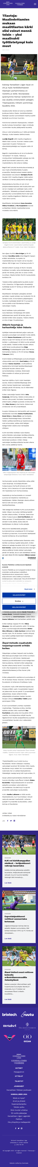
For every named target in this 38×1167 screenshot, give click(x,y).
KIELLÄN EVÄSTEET (19, 607)
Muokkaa (18, 601)
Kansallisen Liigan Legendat (19, 1116)
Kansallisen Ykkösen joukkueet (19, 1090)
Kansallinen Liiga (19, 1094)
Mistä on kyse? (19, 1098)
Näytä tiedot (28, 589)
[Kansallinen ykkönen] (19, 1062)
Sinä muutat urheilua (19, 1110)
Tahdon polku (19, 1107)
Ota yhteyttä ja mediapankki (19, 1122)
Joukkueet (19, 1086)
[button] (35, 4)
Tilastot (19, 1081)
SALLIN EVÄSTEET (19, 595)
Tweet (11, 821)
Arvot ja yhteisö (19, 1101)
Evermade (25, 1163)
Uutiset (19, 1068)
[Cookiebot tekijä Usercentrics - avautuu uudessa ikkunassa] (28, 558)
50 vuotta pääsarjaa (19, 1113)
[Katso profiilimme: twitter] (18, 1128)
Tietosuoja (31, 1150)
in (14, 821)
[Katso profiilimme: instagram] (21, 1128)
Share (8, 821)
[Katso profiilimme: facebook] (15, 1128)
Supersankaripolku (19, 1104)
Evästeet (19, 1153)
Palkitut (19, 1119)
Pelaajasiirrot (19, 1072)
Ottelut (19, 1076)
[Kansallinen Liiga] (19, 1056)
